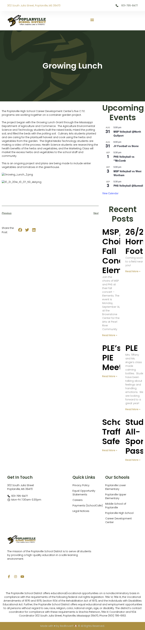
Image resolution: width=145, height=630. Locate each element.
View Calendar (110, 193)
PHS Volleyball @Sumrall (128, 185)
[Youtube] (22, 576)
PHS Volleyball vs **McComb (124, 158)
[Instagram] (15, 576)
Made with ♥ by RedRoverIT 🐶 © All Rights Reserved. (72, 626)
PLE (131, 348)
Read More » (109, 335)
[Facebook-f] (8, 576)
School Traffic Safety (116, 432)
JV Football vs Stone (126, 146)
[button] (92, 20)
